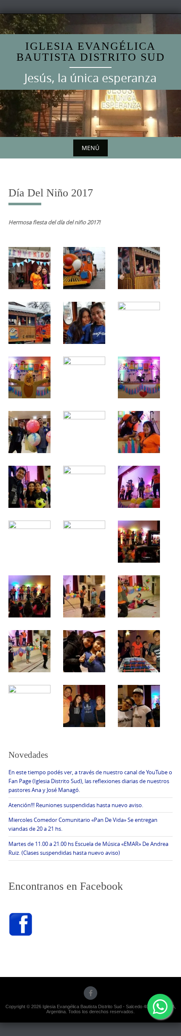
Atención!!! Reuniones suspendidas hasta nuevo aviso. (75, 805)
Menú (90, 148)
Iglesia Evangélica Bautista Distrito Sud (90, 51)
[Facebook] (90, 993)
